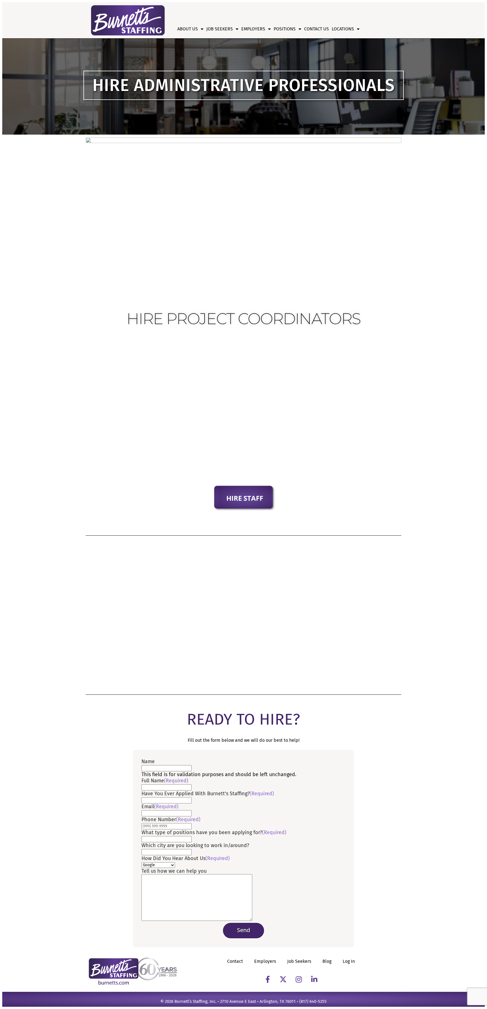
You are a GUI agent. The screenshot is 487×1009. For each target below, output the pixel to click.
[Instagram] (299, 979)
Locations (343, 29)
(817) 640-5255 (313, 1001)
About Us (187, 29)
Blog (326, 961)
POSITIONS (285, 29)
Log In (349, 961)
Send (243, 930)
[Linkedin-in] (314, 979)
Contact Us (316, 29)
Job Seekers (219, 29)
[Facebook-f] (268, 979)
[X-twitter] (283, 979)
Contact (235, 961)
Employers (253, 29)
